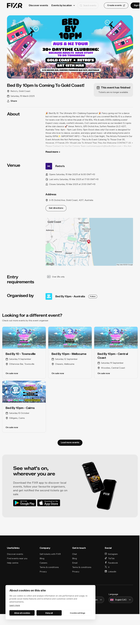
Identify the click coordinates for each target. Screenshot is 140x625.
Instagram (113, 554)
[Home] (14, 5)
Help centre (12, 563)
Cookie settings (77, 613)
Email (74, 563)
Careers (43, 563)
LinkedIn (112, 571)
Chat (74, 554)
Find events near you (17, 558)
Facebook (113, 563)
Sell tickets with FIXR (50, 554)
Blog (42, 558)
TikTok (111, 558)
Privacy (43, 571)
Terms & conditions (49, 567)
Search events (89, 5)
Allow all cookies (22, 613)
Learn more (14, 605)
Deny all (49, 613)
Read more (52, 152)
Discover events (38, 5)
